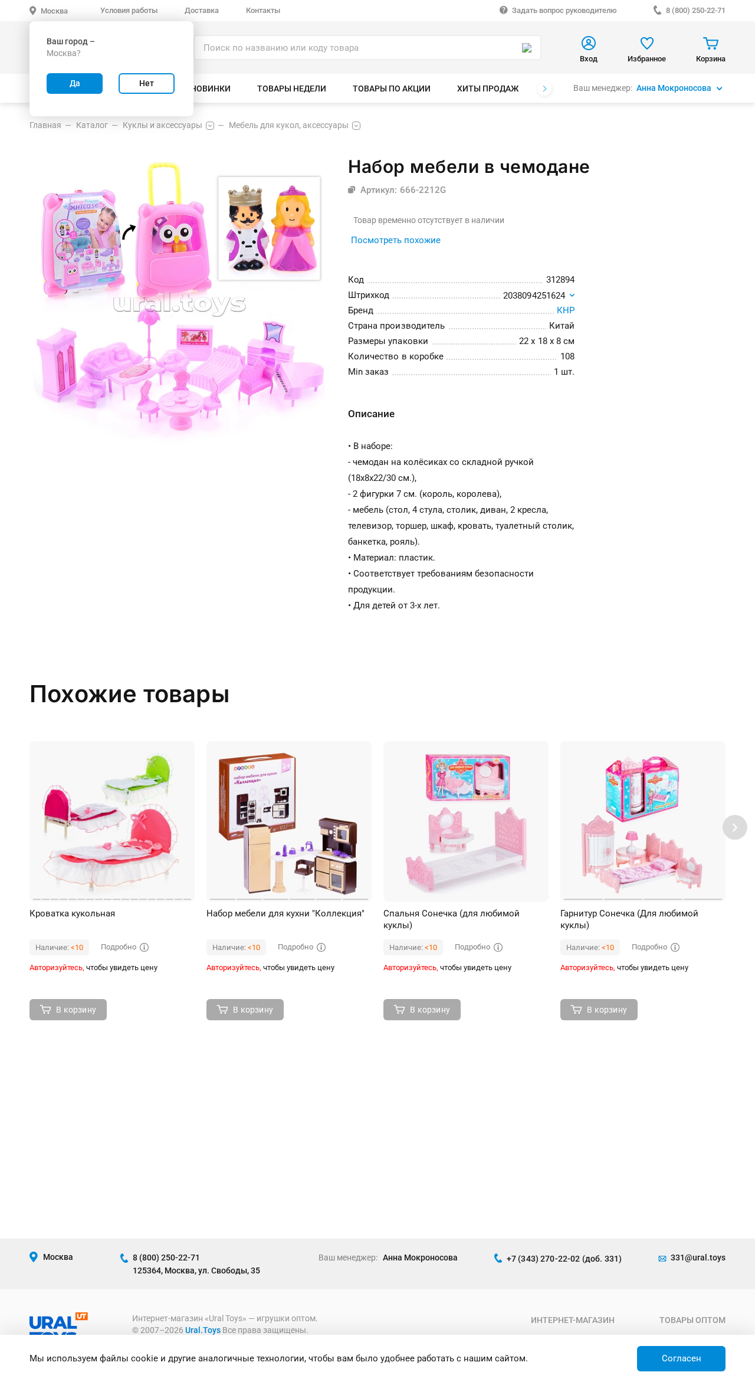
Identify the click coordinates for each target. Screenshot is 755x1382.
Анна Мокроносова (673, 88)
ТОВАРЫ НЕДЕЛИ (291, 88)
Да (75, 83)
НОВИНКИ (211, 88)
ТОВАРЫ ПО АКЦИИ (392, 88)
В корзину (76, 1009)
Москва (54, 10)
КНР (566, 310)
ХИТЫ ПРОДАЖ (487, 88)
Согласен (681, 1358)
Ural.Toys (203, 1330)
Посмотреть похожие (396, 240)
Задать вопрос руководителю (564, 10)
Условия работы (128, 10)
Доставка (202, 10)
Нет (146, 83)
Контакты (263, 10)
